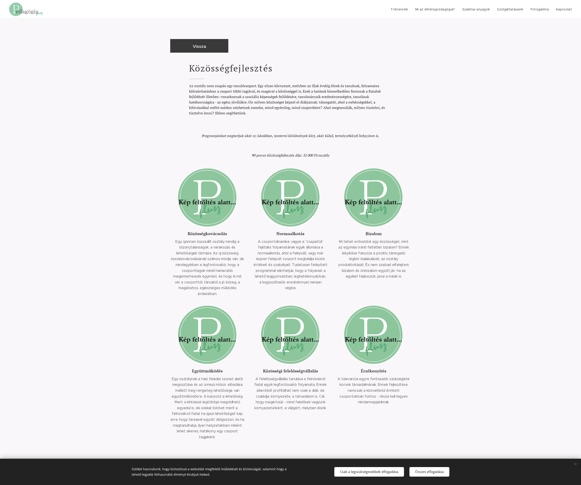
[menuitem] (400, 9)
